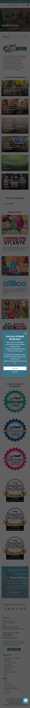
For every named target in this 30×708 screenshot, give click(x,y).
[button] (25, 700)
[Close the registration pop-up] (26, 333)
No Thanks (15, 372)
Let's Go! (15, 368)
